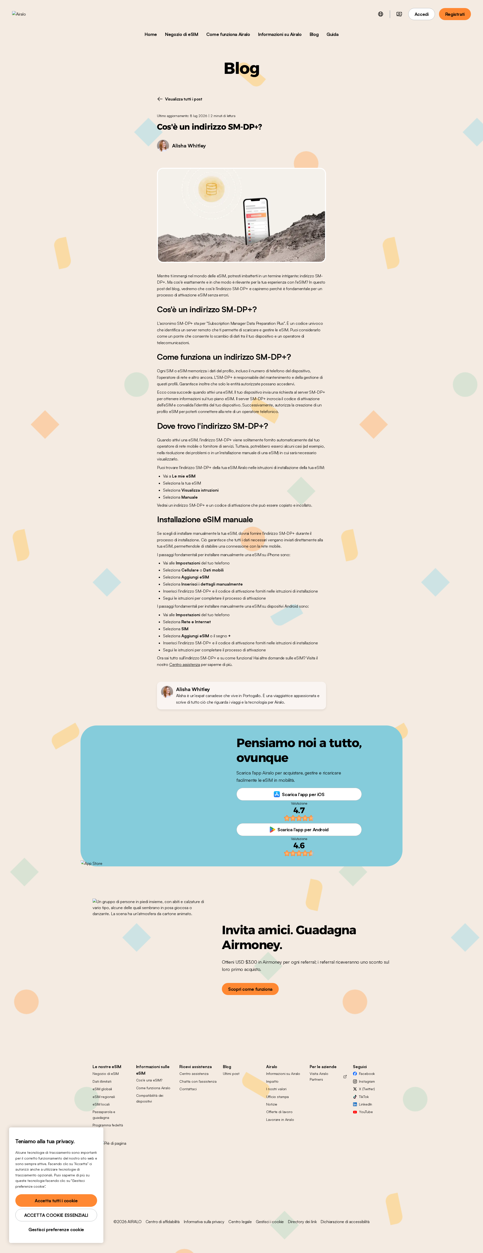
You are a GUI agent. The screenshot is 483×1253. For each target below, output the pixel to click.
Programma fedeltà (108, 1125)
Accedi (422, 14)
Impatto (272, 1081)
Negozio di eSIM (181, 34)
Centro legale (240, 1221)
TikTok (364, 1096)
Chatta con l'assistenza (198, 1081)
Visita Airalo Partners (319, 1076)
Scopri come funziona (250, 989)
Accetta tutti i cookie (56, 1200)
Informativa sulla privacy (204, 1221)
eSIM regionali (104, 1096)
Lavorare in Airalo (280, 1119)
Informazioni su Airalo (280, 34)
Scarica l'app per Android (303, 829)
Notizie (271, 1104)
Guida (332, 34)
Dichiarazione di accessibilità (344, 1221)
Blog (314, 34)
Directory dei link (302, 1221)
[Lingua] (381, 14)
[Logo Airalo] (27, 14)
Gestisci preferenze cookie (56, 1229)
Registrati (455, 14)
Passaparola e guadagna (104, 1114)
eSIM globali (102, 1089)
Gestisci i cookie (270, 1221)
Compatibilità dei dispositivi (150, 1098)
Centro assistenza (184, 664)
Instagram (367, 1081)
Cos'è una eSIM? (149, 1080)
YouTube (366, 1112)
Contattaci (188, 1089)
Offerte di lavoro (279, 1112)
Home (151, 34)
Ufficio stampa (277, 1096)
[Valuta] (399, 14)
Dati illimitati (102, 1081)
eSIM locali (101, 1104)
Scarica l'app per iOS (303, 794)
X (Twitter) (367, 1089)
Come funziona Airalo (228, 34)
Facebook (367, 1073)
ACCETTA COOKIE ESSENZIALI (56, 1215)
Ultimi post (231, 1073)
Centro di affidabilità (163, 1221)
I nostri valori (276, 1089)
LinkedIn (365, 1104)
